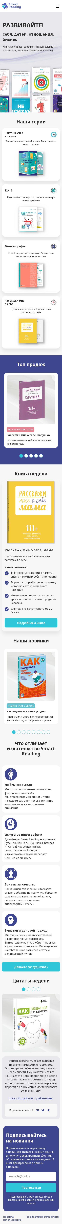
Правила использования (12, 1218)
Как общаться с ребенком (31, 1098)
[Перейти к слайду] (21, 456)
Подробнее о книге (31, 623)
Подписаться (31, 1188)
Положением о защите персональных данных (31, 1201)
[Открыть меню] (57, 6)
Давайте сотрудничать (31, 967)
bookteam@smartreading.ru (42, 1216)
